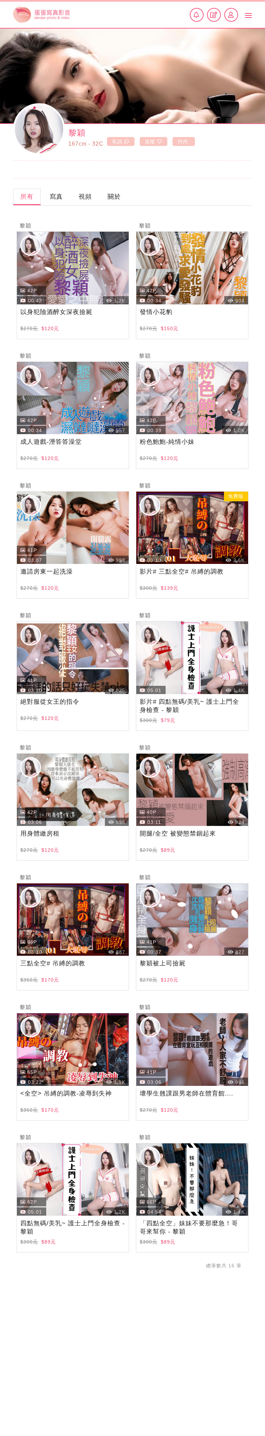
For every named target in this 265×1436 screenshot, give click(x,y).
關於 (114, 196)
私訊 (117, 141)
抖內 (183, 141)
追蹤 (150, 141)
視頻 (85, 196)
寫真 (56, 196)
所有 (26, 196)
